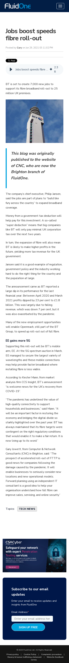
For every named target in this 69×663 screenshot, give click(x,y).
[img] (51, 69)
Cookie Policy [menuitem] (30, 654)
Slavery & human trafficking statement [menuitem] (24, 657)
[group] (34, 69)
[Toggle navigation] (60, 6)
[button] (11, 69)
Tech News (27, 509)
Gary (19, 47)
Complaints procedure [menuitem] (51, 654)
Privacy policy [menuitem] (13, 654)
